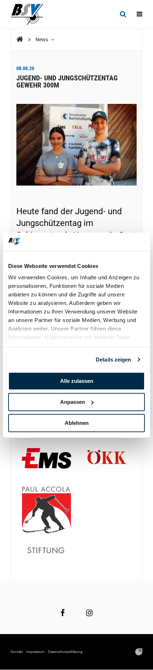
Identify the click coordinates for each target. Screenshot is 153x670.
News (42, 39)
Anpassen (72, 402)
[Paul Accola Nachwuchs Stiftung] (46, 520)
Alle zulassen (76, 381)
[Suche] (123, 14)
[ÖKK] (106, 459)
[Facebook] (62, 612)
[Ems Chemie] (46, 459)
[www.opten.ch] (138, 652)
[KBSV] (19, 39)
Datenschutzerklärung (65, 652)
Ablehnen (77, 423)
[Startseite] (30, 14)
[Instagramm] (89, 612)
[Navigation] (139, 14)
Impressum (35, 652)
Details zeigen (113, 360)
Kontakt (17, 652)
